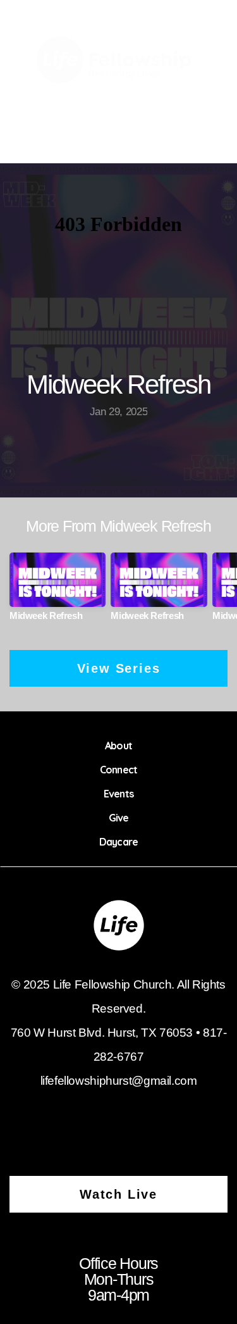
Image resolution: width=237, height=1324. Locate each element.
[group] (57, 592)
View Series (119, 668)
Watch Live (118, 1194)
